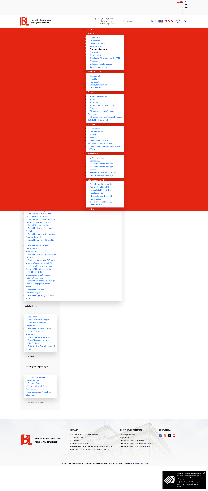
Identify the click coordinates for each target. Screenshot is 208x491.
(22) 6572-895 (77, 440)
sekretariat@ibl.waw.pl (80, 443)
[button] (160, 435)
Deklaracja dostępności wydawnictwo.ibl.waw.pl (137, 443)
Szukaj (153, 21)
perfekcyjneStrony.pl (142, 463)
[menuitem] (90, 29)
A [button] (185, 2)
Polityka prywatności (127, 435)
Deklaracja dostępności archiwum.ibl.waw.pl (135, 446)
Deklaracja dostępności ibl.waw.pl (132, 440)
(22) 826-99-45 (77, 438)
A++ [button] (186, 7)
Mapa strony (124, 438)
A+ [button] (186, 4)
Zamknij (204, 473)
